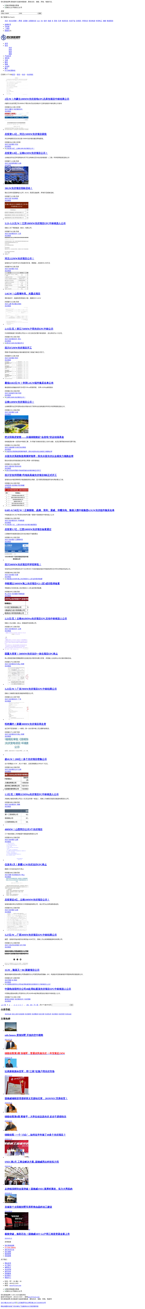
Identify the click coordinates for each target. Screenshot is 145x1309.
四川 (16, 358)
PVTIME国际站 (10, 70)
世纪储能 (8, 1252)
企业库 (7, 66)
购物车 (7, 30)
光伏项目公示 (13, 769)
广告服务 (23, 1306)
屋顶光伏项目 (9, 999)
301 (42, 21)
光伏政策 (21, 1014)
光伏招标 (27, 999)
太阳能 (25, 21)
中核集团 (21, 520)
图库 (6, 62)
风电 (10, 50)
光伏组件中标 (13, 393)
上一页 (3, 1005)
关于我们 (8, 1265)
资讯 (6, 45)
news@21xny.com (15, 1285)
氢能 (10, 52)
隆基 (9, 980)
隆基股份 (110, 21)
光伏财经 (28, 1014)
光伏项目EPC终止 (14, 664)
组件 (45, 21)
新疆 (22, 664)
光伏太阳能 (13, 21)
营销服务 (8, 1273)
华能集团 (21, 594)
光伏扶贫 (61, 1014)
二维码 (7, 28)
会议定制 (8, 1269)
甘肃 (16, 575)
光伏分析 (41, 1014)
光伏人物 (14, 1014)
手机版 (7, 26)
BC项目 (14, 980)
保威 (49, 21)
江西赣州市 (19, 539)
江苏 (19, 233)
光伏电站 (14, 485)
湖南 (18, 804)
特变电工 (99, 21)
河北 (16, 144)
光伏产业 (72, 21)
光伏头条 (8, 1014)
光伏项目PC (12, 804)
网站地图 (4, 1306)
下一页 (36, 1005)
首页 (6, 43)
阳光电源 (92, 21)
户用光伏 (85, 21)
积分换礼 (16, 1306)
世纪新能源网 (9, 1245)
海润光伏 (65, 21)
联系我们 (8, 1275)
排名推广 (10, 1306)
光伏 (6, 21)
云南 (19, 163)
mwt (38, 21)
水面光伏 (11, 466)
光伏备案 (14, 594)
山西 (9, 304)
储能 (104, 21)
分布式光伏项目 (20, 447)
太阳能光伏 (32, 21)
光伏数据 (35, 1014)
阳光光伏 (18, 466)
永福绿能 (11, 447)
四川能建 (21, 485)
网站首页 (8, 1263)
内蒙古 (10, 109)
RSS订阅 (29, 1306)
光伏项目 (30, 74)
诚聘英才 (8, 1267)
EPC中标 (23, 945)
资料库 (7, 58)
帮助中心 (8, 1277)
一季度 (19, 21)
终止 (23, 875)
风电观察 (8, 1256)
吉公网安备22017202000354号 (35, 1302)
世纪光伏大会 (9, 1249)
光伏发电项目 (13, 163)
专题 (6, 60)
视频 (6, 64)
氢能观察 (8, 1254)
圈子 (6, 68)
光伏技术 (48, 1014)
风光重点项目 (16, 304)
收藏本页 (8, 24)
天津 (59, 21)
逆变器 (78, 21)
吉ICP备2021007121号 (8, 1302)
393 (31, 1005)
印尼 (9, 198)
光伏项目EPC (18, 109)
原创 (55, 21)
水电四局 (8, 485)
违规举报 (35, 1306)
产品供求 (8, 56)
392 (27, 1005)
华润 (19, 393)
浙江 (19, 339)
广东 (19, 699)
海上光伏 (8, 594)
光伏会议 (68, 1014)
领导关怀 (8, 1271)
